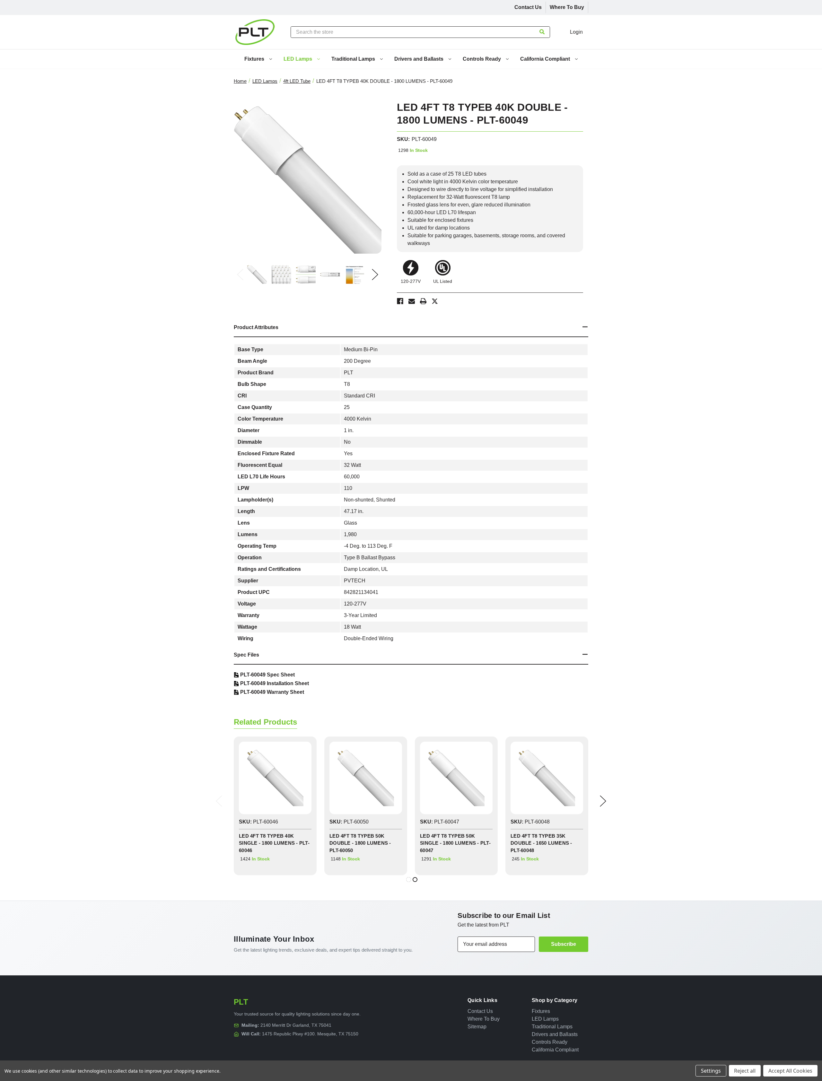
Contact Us (528, 7)
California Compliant (545, 59)
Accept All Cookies (790, 1070)
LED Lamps (298, 59)
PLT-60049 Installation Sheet (274, 683)
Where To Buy (567, 7)
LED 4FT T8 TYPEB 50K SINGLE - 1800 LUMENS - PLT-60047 (455, 843)
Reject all (745, 1070)
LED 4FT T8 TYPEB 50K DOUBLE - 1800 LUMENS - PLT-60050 (360, 843)
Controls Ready (482, 59)
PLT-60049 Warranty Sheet (272, 692)
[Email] (411, 301)
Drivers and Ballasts (419, 59)
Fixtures (255, 59)
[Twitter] (435, 301)
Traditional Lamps (353, 59)
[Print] (423, 301)
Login (576, 32)
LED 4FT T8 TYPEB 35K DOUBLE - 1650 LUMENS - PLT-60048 (541, 843)
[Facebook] (400, 301)
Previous (240, 274)
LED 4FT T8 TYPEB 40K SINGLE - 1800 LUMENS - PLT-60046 (274, 843)
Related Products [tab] (265, 722)
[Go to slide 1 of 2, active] (408, 879)
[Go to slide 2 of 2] (415, 879)
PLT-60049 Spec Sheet (267, 674)
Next (375, 274)
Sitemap (477, 1026)
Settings (711, 1070)
